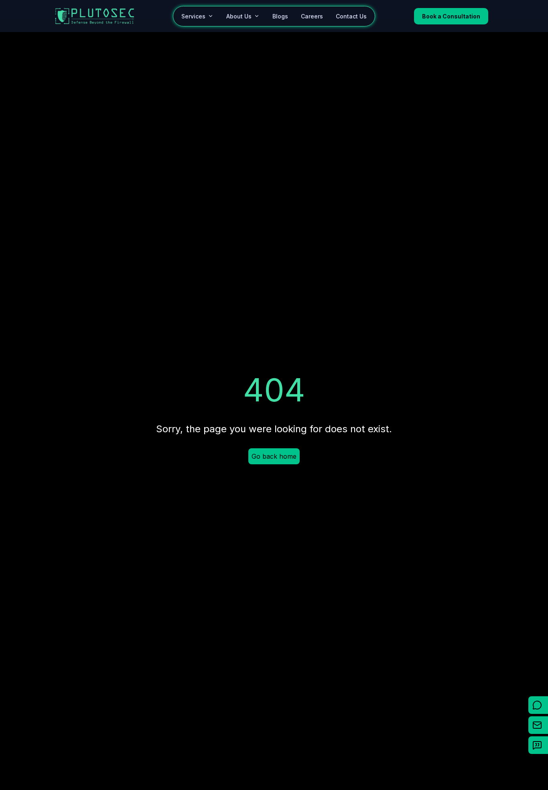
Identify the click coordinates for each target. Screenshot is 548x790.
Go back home (274, 456)
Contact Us (351, 16)
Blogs (280, 16)
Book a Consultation (451, 16)
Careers (312, 16)
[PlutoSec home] (94, 16)
